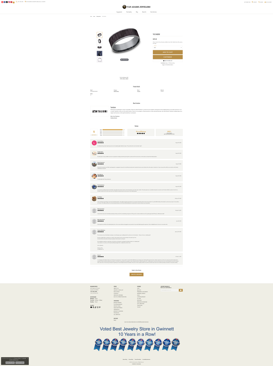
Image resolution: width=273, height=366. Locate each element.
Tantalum (138, 91)
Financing (116, 312)
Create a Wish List (118, 290)
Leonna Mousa (100, 141)
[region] (124, 47)
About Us (144, 12)
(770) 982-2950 (124, 78)
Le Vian (139, 298)
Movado (139, 300)
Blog (137, 12)
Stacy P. (99, 255)
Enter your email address (166, 287)
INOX (138, 295)
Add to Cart (168, 52)
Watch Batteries (118, 307)
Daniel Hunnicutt (101, 162)
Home (91, 16)
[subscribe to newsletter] (181, 290)
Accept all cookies (20, 362)
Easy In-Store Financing (120, 296)
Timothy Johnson (100, 185)
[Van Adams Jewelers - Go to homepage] (136, 7)
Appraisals (116, 309)
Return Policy (125, 359)
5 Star (101, 129)
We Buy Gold (117, 306)
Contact (116, 293)
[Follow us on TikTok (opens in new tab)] (7, 2)
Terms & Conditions (138, 359)
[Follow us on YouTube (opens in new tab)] (2, 2)
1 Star (101, 135)
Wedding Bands (98, 16)
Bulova (139, 290)
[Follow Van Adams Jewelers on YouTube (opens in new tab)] (14, 2)
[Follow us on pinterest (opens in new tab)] (11, 2)
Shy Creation (140, 303)
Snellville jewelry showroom (143, 322)
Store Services (153, 12)
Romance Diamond (142, 302)
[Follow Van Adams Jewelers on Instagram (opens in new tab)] (9, 2)
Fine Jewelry (129, 12)
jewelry (94, 16)
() (124, 129)
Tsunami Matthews (101, 230)
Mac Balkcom (100, 174)
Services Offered (118, 295)
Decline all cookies (10, 362)
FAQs (115, 320)
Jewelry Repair (117, 302)
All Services (117, 314)
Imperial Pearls (141, 293)
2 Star (101, 133)
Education (117, 291)
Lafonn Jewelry (141, 296)
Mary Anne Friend (101, 219)
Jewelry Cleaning (118, 311)
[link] (19, 2)
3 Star (101, 132)
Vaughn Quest (100, 151)
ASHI (138, 288)
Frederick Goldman (142, 291)
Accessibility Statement (146, 359)
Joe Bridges (99, 197)
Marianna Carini (100, 208)
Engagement (119, 12)
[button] (260, 2)
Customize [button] (168, 57)
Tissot (139, 307)
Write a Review (136, 274)
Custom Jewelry (118, 304)
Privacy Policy (131, 359)
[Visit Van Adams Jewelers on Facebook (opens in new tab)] (4, 2)
